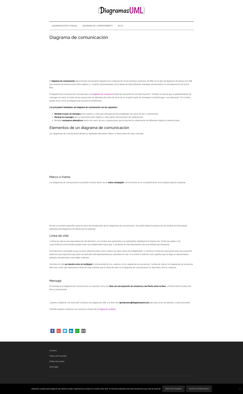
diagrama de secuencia (103, 94)
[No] (240, 389)
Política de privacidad (199, 389)
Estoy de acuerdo (173, 389)
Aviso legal (53, 367)
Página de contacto (107, 309)
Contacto (53, 351)
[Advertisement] (121, 60)
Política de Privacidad (57, 356)
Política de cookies (56, 361)
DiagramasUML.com (121, 10)
